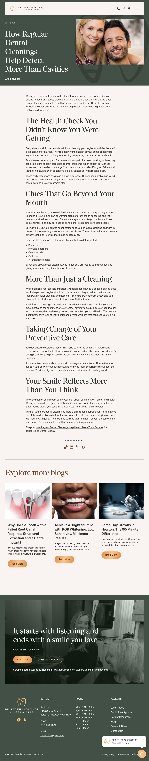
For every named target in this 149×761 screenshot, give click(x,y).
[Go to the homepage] (21, 705)
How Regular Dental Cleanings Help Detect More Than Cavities (69, 427)
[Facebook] (19, 720)
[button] (136, 9)
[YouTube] (24, 720)
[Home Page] (26, 8)
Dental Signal (47, 430)
